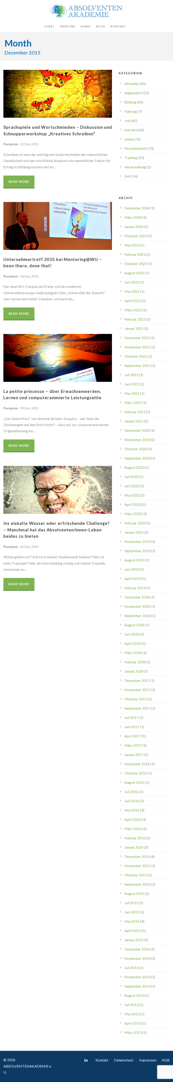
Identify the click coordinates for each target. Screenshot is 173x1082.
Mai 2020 (131, 495)
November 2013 (137, 977)
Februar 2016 (134, 838)
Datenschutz (124, 1060)
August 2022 (134, 273)
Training (130, 157)
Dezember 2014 (137, 949)
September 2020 (137, 458)
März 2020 (133, 514)
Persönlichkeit (135, 148)
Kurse (86, 26)
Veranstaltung (135, 167)
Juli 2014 (131, 967)
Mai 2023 (131, 245)
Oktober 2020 (135, 449)
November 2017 (137, 690)
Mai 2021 (131, 393)
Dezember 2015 (137, 856)
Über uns (67, 26)
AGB (166, 1060)
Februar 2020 (134, 523)
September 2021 (137, 365)
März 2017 (133, 745)
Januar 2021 (133, 421)
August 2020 (134, 467)
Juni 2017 (131, 727)
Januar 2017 (133, 754)
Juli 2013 (131, 1004)
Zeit (127, 176)
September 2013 (137, 986)
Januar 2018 (133, 671)
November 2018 (137, 606)
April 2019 (132, 578)
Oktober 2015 (135, 875)
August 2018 (134, 625)
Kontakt (118, 26)
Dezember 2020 (137, 430)
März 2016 (133, 828)
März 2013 (133, 1032)
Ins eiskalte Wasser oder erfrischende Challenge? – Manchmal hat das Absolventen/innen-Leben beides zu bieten (56, 530)
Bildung (130, 102)
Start (49, 26)
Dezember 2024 (137, 208)
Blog (100, 26)
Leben (129, 139)
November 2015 (137, 866)
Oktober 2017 (135, 699)
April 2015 (132, 930)
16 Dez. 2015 (29, 276)
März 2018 (133, 652)
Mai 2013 (131, 1014)
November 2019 (137, 541)
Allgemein (132, 93)
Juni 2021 (131, 384)
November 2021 (137, 347)
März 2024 (133, 217)
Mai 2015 (131, 921)
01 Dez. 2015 (29, 547)
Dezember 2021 (137, 338)
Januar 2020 (133, 532)
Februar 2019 (134, 588)
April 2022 (132, 300)
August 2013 (134, 995)
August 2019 (134, 560)
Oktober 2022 (135, 263)
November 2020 (137, 439)
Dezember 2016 (137, 764)
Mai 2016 (131, 810)
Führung (130, 111)
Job (127, 120)
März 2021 (133, 402)
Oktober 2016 (135, 773)
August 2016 (134, 782)
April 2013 (132, 1023)
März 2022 (133, 310)
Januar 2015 (133, 940)
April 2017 (132, 736)
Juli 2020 (131, 476)
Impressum (147, 1060)
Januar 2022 (133, 328)
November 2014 (137, 958)
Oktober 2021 (135, 356)
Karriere (130, 130)
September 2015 (137, 884)
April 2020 (132, 504)
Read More (19, 181)
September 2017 (137, 708)
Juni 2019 (131, 569)
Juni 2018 (131, 634)
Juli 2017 (131, 717)
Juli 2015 (131, 903)
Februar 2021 (134, 412)
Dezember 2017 (137, 680)
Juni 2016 (131, 801)
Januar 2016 (133, 847)
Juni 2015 (131, 912)
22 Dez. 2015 (29, 144)
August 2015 (134, 893)
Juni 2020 (131, 486)
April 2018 (132, 643)
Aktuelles (131, 83)
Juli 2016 (131, 791)
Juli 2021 (131, 375)
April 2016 (132, 819)
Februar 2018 (134, 662)
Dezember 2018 (137, 597)
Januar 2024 (133, 226)
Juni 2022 (131, 282)
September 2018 (137, 615)
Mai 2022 (131, 291)
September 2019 (137, 551)
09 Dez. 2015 (29, 408)
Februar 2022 (134, 319)
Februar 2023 (134, 254)
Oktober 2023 (135, 236)
